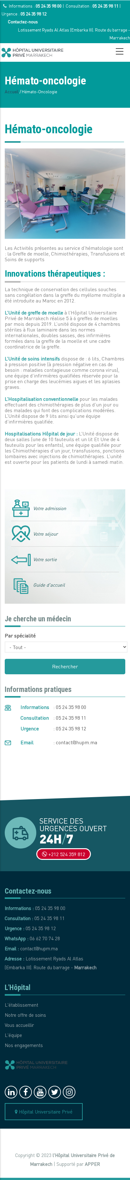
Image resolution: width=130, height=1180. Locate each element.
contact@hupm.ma (76, 742)
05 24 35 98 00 (49, 6)
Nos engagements (24, 1045)
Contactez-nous (23, 21)
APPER (92, 1164)
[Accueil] (32, 52)
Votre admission (49, 508)
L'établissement (21, 1005)
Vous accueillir (19, 1025)
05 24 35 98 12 (33, 13)
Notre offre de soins (25, 1015)
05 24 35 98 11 (105, 6)
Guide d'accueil (49, 585)
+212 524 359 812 (66, 854)
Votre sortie (45, 559)
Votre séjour (45, 534)
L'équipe (13, 1035)
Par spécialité (20, 635)
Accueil (12, 91)
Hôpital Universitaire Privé (45, 1111)
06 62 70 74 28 (45, 938)
